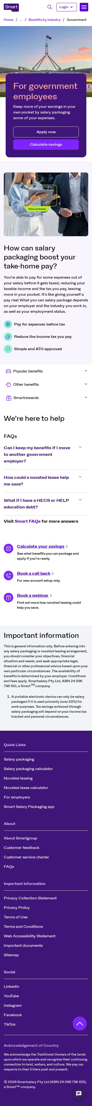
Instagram (13, 1005)
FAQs (9, 867)
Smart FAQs (28, 521)
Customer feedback (21, 848)
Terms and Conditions (23, 927)
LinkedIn (11, 986)
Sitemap (11, 955)
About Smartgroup (20, 838)
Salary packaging (19, 759)
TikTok (10, 1024)
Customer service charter (26, 857)
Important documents (23, 945)
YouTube (11, 996)
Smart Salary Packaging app (29, 807)
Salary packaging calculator (28, 769)
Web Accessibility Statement (29, 936)
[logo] (11, 7)
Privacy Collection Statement (30, 898)
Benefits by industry (45, 20)
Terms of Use (16, 917)
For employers (17, 797)
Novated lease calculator (26, 788)
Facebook (13, 1015)
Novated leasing (18, 778)
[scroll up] (79, 1024)
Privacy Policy (17, 908)
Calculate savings (46, 144)
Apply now (46, 132)
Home (8, 20)
